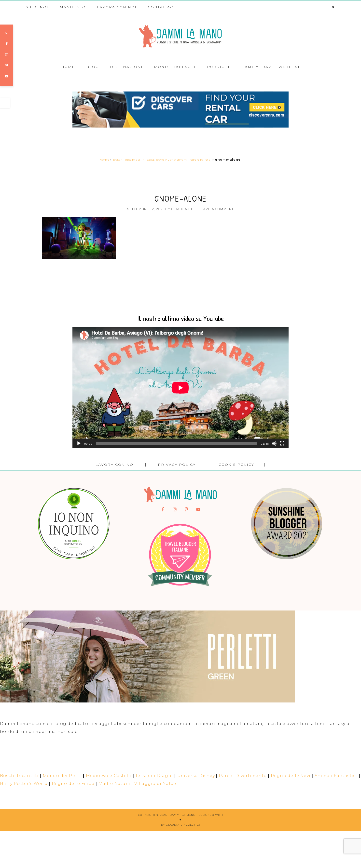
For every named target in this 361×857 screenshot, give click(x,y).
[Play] (78, 443)
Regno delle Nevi (290, 775)
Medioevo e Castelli (108, 775)
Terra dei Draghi (154, 775)
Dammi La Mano (180, 36)
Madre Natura (114, 783)
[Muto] (274, 443)
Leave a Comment (216, 209)
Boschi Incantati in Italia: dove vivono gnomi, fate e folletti (162, 159)
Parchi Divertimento (243, 775)
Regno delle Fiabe (73, 783)
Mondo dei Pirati (62, 775)
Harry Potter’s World (24, 783)
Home (104, 159)
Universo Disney (196, 775)
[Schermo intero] (282, 443)
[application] (180, 387)
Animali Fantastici (336, 775)
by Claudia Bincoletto (180, 824)
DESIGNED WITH (210, 815)
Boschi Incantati (19, 775)
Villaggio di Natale (156, 783)
